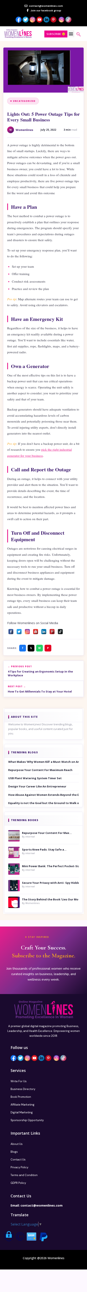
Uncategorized (24, 101)
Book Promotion (21, 1097)
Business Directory (23, 1089)
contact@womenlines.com (41, 1205)
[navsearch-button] (78, 35)
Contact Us (18, 1159)
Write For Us (19, 1081)
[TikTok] (60, 630)
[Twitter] (19, 630)
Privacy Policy (19, 1167)
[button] (70, 33)
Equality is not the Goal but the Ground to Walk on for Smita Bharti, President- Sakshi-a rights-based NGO (43, 803)
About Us (17, 1144)
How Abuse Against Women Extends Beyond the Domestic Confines (43, 795)
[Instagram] (27, 630)
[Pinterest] (52, 630)
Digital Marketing (22, 1112)
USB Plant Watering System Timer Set (35, 778)
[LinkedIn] (43, 630)
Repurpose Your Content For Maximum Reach (40, 770)
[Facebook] (11, 630)
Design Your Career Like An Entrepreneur (37, 786)
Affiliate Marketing (22, 1104)
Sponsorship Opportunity (27, 1120)
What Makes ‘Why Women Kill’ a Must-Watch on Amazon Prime (43, 762)
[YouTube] (35, 630)
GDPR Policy (18, 1183)
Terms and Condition (24, 1175)
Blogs (14, 1152)
